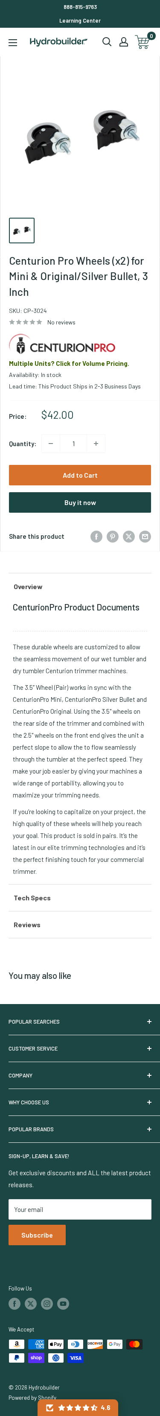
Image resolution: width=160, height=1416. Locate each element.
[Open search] (107, 42)
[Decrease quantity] (51, 444)
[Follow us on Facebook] (14, 1304)
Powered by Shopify (32, 1397)
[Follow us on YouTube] (63, 1304)
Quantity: (22, 443)
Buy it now (80, 502)
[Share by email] (145, 536)
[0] (143, 42)
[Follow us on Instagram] (47, 1304)
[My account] (123, 42)
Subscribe (37, 1235)
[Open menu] (13, 42)
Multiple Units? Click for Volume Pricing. (69, 363)
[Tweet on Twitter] (129, 536)
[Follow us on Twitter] (31, 1304)
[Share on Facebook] (96, 536)
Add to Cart (80, 475)
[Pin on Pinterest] (113, 536)
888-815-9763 (80, 6)
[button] (78, 1407)
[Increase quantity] (96, 444)
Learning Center (80, 20)
